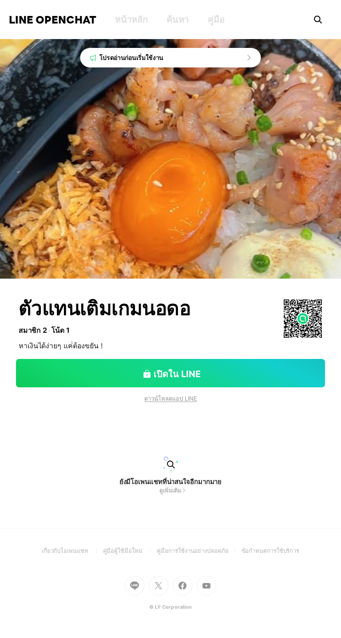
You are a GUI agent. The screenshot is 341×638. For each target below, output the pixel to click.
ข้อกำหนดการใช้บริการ (271, 550)
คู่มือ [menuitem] (216, 19)
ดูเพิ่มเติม (170, 490)
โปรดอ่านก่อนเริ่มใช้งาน (131, 57)
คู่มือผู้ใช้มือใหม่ (130, 550)
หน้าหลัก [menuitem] (131, 19)
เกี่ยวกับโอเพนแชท (72, 550)
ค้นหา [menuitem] (178, 19)
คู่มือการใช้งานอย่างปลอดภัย (199, 550)
